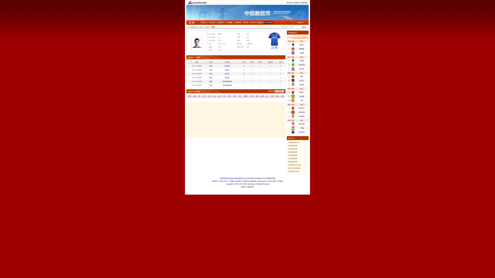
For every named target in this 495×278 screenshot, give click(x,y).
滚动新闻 (221, 22)
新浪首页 (297, 3)
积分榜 (246, 22)
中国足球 (203, 22)
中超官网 (212, 22)
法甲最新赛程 (293, 158)
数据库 (260, 22)
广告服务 (231, 181)
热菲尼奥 (302, 112)
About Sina (223, 181)
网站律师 (253, 181)
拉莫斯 (301, 96)
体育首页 (290, 3)
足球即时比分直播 (294, 165)
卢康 (301, 100)
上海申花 (207, 27)
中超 (191, 22)
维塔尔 (301, 92)
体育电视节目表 (293, 171)
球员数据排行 (292, 33)
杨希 (301, 76)
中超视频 (229, 22)
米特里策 (302, 65)
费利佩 (301, 49)
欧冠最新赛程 (293, 162)
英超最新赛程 (293, 146)
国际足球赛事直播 (294, 168)
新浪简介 (215, 181)
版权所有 (251, 187)
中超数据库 (193, 27)
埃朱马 (301, 80)
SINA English (262, 181)
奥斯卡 (301, 45)
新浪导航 (304, 3)
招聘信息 (246, 181)
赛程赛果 (238, 22)
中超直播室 (269, 22)
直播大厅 (301, 22)
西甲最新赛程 (293, 152)
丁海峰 (301, 128)
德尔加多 (302, 124)
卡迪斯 (301, 53)
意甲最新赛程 (293, 149)
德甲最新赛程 (293, 155)
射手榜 (253, 22)
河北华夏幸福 (227, 81)
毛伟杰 (301, 85)
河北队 (227, 70)
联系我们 (239, 181)
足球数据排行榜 (293, 142)
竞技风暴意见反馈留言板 (228, 178)
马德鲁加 (302, 116)
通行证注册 (272, 181)
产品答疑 (280, 181)
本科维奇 (302, 132)
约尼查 (301, 61)
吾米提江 (302, 108)
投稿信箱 (240, 178)
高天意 (301, 69)
